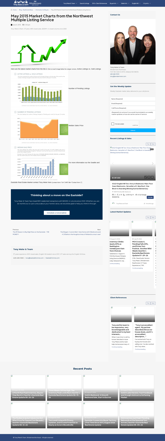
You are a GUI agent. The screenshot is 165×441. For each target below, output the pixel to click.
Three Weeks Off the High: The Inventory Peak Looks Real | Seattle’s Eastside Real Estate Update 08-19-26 (64, 393)
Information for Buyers (42, 10)
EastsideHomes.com (53, 258)
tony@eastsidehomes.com (35, 258)
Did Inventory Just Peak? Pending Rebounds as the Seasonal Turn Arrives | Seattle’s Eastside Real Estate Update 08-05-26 (135, 421)
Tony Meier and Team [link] (122, 203)
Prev (148, 144)
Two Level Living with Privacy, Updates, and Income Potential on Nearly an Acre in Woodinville (63, 422)
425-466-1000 (114, 74)
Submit (132, 130)
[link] (133, 164)
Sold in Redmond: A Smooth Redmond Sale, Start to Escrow (98, 396)
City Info (146, 3)
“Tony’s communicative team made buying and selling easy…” (144, 328)
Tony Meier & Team (69, 3)
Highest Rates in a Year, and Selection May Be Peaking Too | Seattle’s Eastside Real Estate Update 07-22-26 (144, 247)
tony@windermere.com (118, 76)
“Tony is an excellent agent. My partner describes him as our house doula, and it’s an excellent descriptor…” (120, 331)
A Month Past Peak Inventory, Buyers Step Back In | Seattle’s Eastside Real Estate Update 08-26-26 (28, 395)
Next (153, 144)
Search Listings (84, 3)
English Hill (135, 3)
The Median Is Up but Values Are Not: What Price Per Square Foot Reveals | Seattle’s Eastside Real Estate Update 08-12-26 (28, 421)
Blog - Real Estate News (26, 10)
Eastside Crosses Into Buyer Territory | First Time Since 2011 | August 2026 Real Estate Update (100, 422)
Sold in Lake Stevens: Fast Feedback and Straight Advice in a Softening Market (136, 395)
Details (150, 197)
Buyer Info (113, 3)
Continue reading (117, 268)
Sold (151, 149)
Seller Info (124, 3)
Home (15, 10)
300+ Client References (99, 3)
